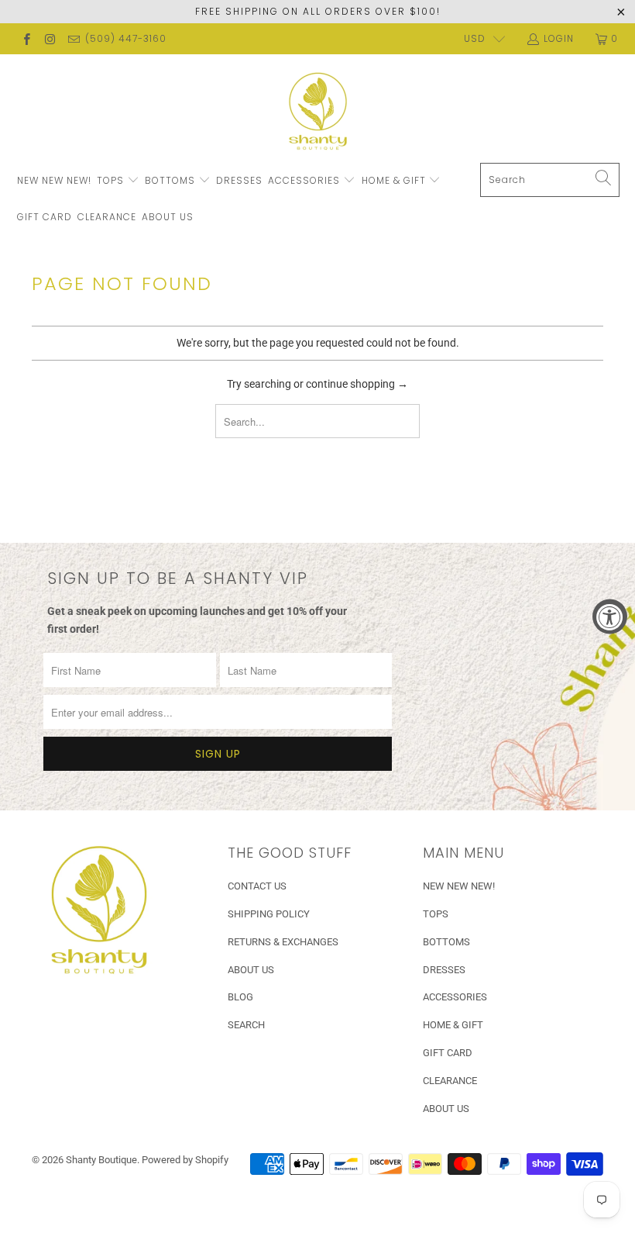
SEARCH (246, 1025)
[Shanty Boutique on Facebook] (26, 38)
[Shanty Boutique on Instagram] (49, 38)
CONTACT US (257, 886)
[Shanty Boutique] (318, 112)
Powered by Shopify (185, 1160)
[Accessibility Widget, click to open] (609, 616)
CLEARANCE (106, 216)
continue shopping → (357, 384)
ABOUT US (168, 216)
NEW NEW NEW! (54, 180)
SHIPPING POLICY (269, 914)
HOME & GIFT (395, 180)
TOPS (112, 180)
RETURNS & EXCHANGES (283, 942)
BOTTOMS (171, 180)
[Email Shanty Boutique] (73, 38)
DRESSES (239, 180)
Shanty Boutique (101, 1160)
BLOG (240, 997)
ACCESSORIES (305, 180)
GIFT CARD (44, 216)
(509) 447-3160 (125, 38)
